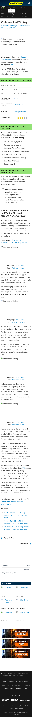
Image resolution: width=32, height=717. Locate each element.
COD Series (18, 688)
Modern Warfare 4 (22, 682)
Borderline (19, 596)
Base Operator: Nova (21, 112)
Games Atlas (19, 265)
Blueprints (23, 8)
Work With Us (19, 709)
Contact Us (11, 706)
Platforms (18, 11)
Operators (4, 11)
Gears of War (8, 688)
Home (4, 682)
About (4, 706)
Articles (27, 17)
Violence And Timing (7, 608)
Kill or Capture (20, 608)
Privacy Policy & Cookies (23, 706)
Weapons (16, 8)
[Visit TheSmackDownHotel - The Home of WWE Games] (5, 700)
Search (11, 709)
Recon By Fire (18, 104)
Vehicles (3, 17)
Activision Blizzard (18, 268)
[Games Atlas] (16, 3)
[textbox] (16, 573)
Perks (24, 11)
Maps (10, 8)
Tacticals (27, 14)
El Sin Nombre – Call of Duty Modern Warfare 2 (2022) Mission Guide (16, 515)
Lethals (21, 14)
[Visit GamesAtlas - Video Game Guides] (25, 700)
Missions (11, 11)
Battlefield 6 (16, 685)
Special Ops (10, 17)
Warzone (26, 685)
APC (23, 468)
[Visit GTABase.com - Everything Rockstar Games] (15, 700)
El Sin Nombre (20, 621)
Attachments (19, 17)
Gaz (11, 65)
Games (26, 688)
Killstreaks (4, 14)
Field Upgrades (13, 14)
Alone (3, 596)
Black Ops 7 (6, 685)
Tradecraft (4, 621)
